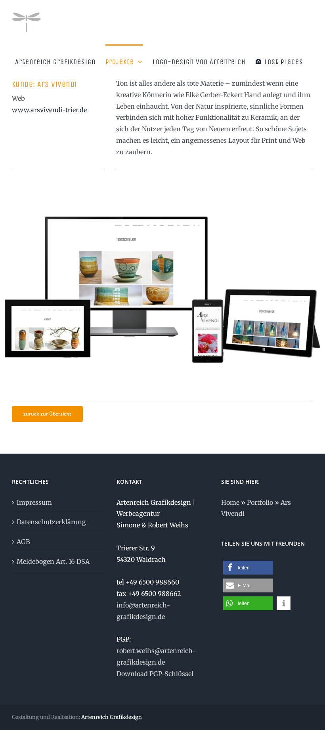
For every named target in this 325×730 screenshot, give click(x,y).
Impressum (34, 502)
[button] (248, 568)
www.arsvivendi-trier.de (49, 110)
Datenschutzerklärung (51, 522)
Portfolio (260, 502)
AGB (23, 542)
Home (230, 502)
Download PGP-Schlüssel (155, 674)
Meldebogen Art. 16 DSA (53, 561)
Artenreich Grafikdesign (111, 717)
